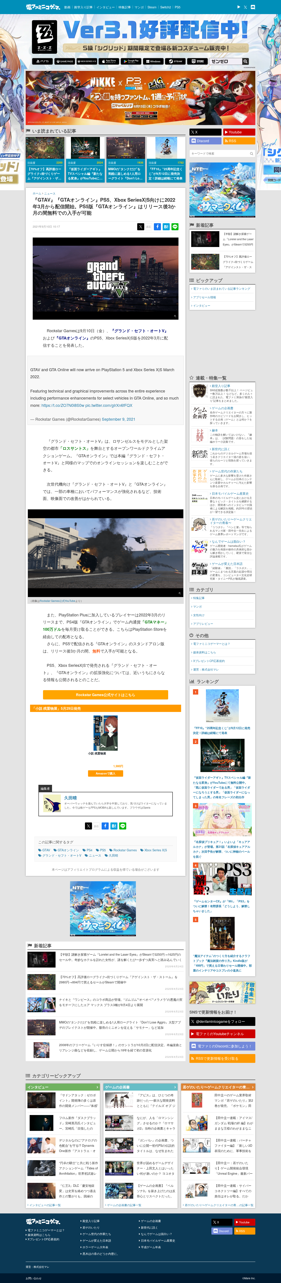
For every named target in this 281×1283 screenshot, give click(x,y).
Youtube (235, 132)
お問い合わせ (33, 1278)
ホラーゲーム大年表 (95, 1247)
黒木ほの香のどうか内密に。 (101, 1254)
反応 (148, 226)
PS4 (89, 850)
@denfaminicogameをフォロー (220, 1021)
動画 (67, 7)
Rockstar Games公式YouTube (57, 601)
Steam (152, 7)
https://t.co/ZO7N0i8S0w (62, 405)
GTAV (46, 850)
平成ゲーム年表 (151, 1247)
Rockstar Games (125, 850)
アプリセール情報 (204, 297)
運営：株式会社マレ (206, 669)
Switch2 (165, 7)
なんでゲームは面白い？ (156, 1234)
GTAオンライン (68, 850)
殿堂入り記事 (83, 7)
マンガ (139, 7)
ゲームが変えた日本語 (97, 1240)
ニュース (50, 193)
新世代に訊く (149, 1227)
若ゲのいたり (91, 1227)
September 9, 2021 (118, 419)
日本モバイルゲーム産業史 (158, 1240)
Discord (203, 140)
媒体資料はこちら (204, 652)
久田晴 (70, 798)
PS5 (177, 7)
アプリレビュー (203, 623)
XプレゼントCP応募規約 (209, 661)
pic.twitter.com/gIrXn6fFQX (108, 405)
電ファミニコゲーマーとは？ (211, 644)
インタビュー (105, 7)
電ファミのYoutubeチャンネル (220, 1033)
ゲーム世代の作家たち (97, 1234)
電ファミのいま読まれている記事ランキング (221, 288)
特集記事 (125, 7)
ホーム (37, 193)
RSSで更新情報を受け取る (217, 1058)
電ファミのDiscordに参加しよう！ (225, 1046)
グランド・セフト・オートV (61, 855)
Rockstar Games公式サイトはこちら (105, 694)
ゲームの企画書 (151, 1221)
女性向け (199, 615)
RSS (232, 140)
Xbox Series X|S (155, 850)
